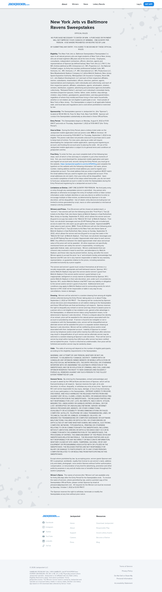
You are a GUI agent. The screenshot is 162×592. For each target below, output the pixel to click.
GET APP (148, 4)
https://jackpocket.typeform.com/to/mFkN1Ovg (78, 164)
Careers (73, 538)
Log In (139, 4)
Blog (98, 542)
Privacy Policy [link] (127, 571)
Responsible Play (102, 528)
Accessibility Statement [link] (123, 583)
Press (72, 542)
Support (73, 533)
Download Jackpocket (104, 523)
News (86, 4)
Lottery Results (99, 4)
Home (72, 523)
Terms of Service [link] (126, 566)
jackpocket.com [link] (35, 579)
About (72, 528)
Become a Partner (103, 538)
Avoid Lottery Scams (104, 533)
